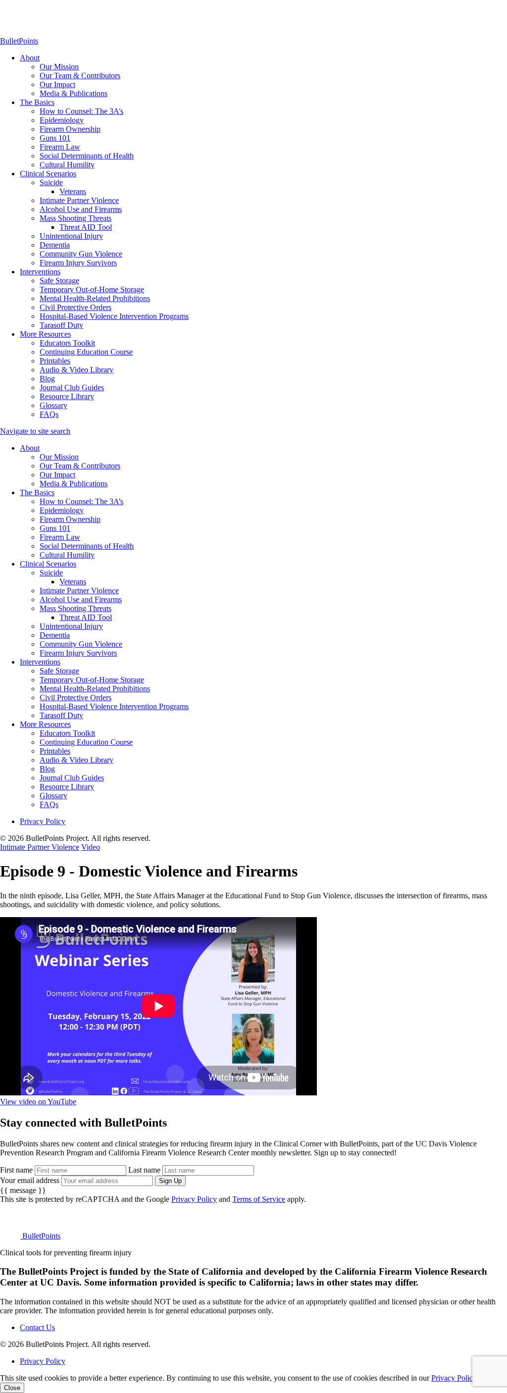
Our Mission (59, 66)
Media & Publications (73, 93)
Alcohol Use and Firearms (81, 209)
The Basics (37, 102)
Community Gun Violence (81, 254)
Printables (55, 361)
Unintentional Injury (71, 236)
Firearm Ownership (70, 129)
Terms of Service (258, 1199)
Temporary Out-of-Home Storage (92, 289)
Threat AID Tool (85, 227)
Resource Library (67, 396)
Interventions (40, 271)
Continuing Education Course (86, 352)
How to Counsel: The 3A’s (81, 111)
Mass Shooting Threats (75, 218)
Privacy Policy (42, 821)
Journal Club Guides (72, 387)
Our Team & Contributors (80, 75)
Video (90, 847)
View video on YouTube (38, 1101)
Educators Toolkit (67, 343)
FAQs (49, 414)
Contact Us (37, 1327)
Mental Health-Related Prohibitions (95, 298)
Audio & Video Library (76, 369)
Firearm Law (60, 147)
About (30, 57)
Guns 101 (55, 138)
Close (12, 1388)
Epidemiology (62, 120)
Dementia (55, 245)
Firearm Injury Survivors (78, 262)
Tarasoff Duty (61, 325)
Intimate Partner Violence (79, 200)
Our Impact (57, 84)
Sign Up (170, 1181)
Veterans (72, 191)
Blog (47, 378)
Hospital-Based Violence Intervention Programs (114, 316)
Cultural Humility (67, 164)
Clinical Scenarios (48, 173)
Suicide (51, 182)
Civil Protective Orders (75, 307)
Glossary (53, 405)
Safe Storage (59, 280)
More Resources (45, 334)
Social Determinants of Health (87, 156)
